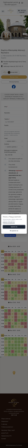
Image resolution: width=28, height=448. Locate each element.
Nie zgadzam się (14, 230)
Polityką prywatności (9, 223)
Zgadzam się (14, 226)
